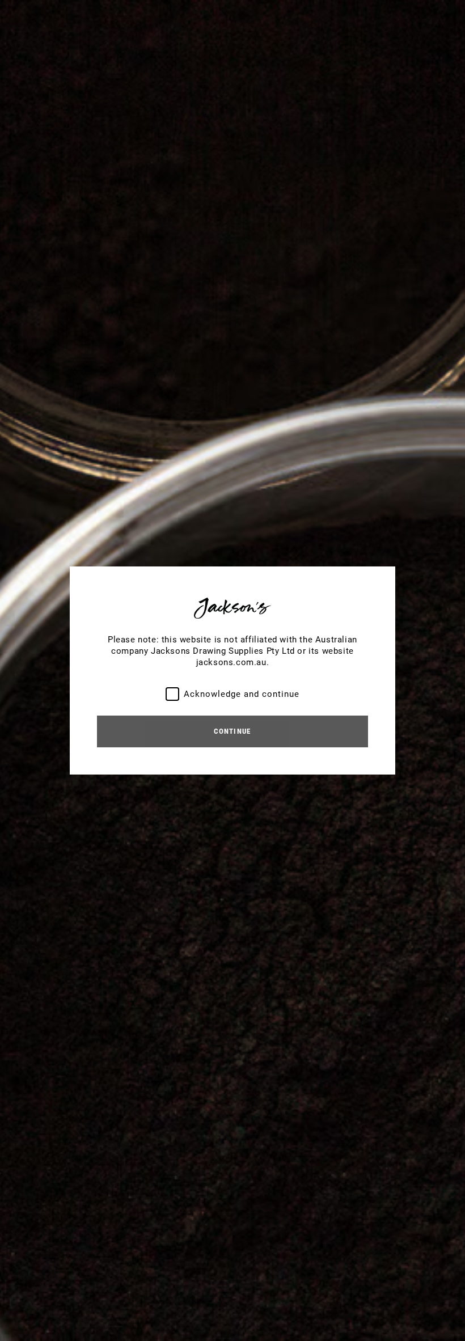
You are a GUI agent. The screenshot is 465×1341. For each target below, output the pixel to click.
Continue (232, 731)
